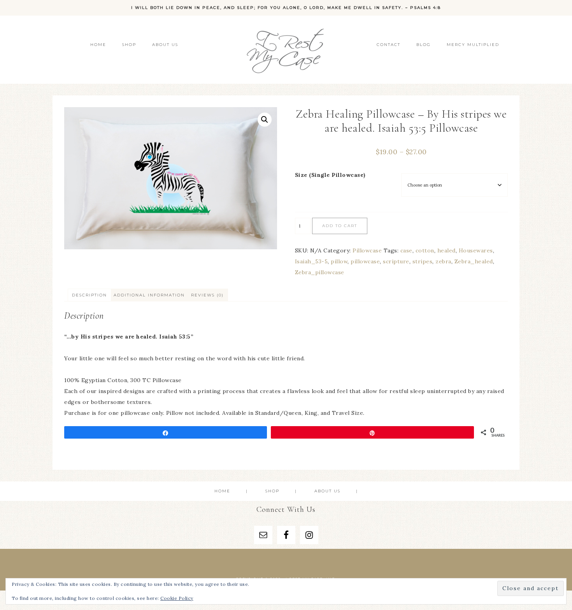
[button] (265, 120)
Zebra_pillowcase (319, 272)
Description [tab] (89, 295)
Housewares (476, 250)
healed (446, 250)
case (406, 250)
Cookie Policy (176, 598)
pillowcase (365, 261)
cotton (425, 250)
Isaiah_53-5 (311, 261)
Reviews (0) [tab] (207, 295)
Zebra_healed (473, 261)
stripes (422, 261)
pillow (339, 261)
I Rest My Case (286, 49)
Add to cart (339, 225)
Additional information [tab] (149, 295)
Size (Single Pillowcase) (330, 174)
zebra (443, 261)
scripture (396, 261)
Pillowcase (367, 250)
